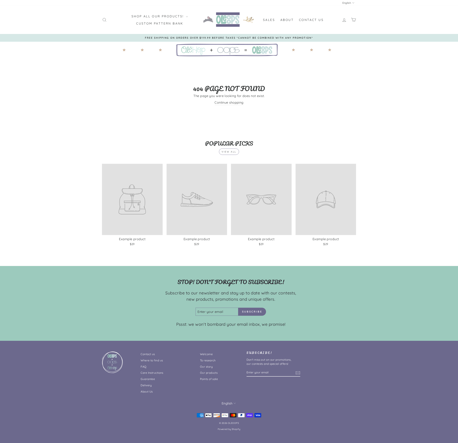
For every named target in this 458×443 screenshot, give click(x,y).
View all (229, 151)
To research (208, 360)
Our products (209, 372)
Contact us (148, 354)
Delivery (146, 385)
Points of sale (209, 379)
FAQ (143, 366)
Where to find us (152, 360)
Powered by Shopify (229, 429)
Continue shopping (229, 102)
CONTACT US (311, 20)
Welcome (206, 354)
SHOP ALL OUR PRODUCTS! (158, 16)
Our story (206, 366)
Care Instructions (152, 372)
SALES (269, 20)
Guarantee (148, 379)
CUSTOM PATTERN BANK (159, 23)
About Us (147, 391)
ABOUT (287, 20)
